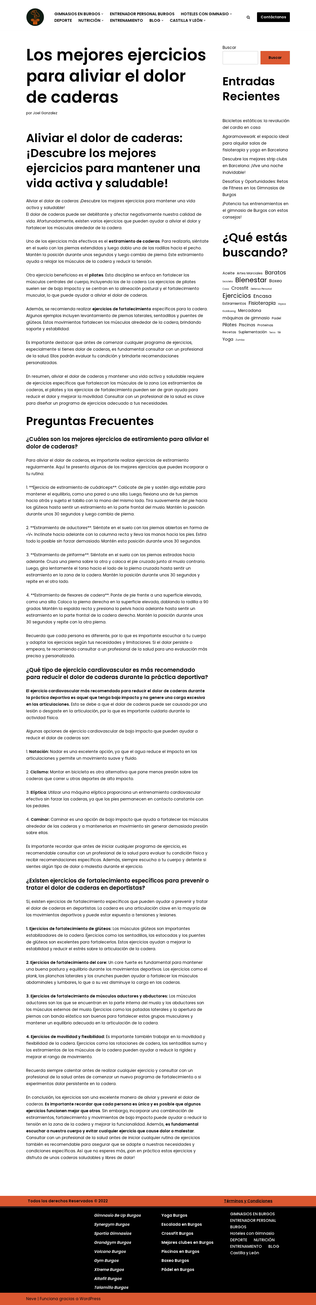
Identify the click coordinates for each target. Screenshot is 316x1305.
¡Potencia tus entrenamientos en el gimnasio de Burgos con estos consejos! (255, 210)
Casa (226, 289)
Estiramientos (234, 303)
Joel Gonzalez (45, 113)
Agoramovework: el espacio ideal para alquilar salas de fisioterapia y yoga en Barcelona (256, 143)
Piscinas (247, 325)
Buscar (229, 47)
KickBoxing (229, 311)
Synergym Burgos (111, 1224)
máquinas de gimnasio (246, 318)
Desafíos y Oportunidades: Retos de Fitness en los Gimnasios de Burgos (255, 188)
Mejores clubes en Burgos (187, 1242)
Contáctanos (273, 17)
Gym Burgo (105, 1260)
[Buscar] (248, 17)
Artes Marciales (250, 273)
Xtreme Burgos (109, 1269)
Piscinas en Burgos (180, 1251)
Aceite (229, 273)
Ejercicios (237, 295)
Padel (276, 318)
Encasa (262, 296)
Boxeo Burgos (175, 1260)
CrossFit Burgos (177, 1233)
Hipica (282, 304)
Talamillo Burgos (111, 1287)
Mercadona (249, 310)
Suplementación (253, 332)
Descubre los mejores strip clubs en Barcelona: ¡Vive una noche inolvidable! (255, 165)
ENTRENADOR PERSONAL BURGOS (142, 14)
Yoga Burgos (174, 1215)
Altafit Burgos (107, 1278)
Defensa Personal (261, 289)
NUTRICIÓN (264, 1240)
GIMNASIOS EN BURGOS (252, 1214)
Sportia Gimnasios (112, 1233)
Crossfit (239, 288)
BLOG (273, 1246)
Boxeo (275, 281)
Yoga (228, 339)
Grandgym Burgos (112, 1242)
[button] (102, 14)
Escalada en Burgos (181, 1224)
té (279, 332)
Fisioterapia (262, 303)
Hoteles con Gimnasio (252, 1233)
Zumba (240, 340)
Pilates (230, 325)
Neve (31, 1299)
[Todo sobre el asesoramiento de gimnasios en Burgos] (36, 17)
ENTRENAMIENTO (126, 20)
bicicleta (228, 281)
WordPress (90, 1299)
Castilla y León (244, 1253)
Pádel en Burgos (177, 1269)
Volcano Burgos (110, 1251)
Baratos (275, 272)
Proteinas (265, 325)
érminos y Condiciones (249, 1201)
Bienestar (251, 280)
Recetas (229, 332)
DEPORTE (63, 20)
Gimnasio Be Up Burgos (117, 1215)
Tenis (272, 332)
